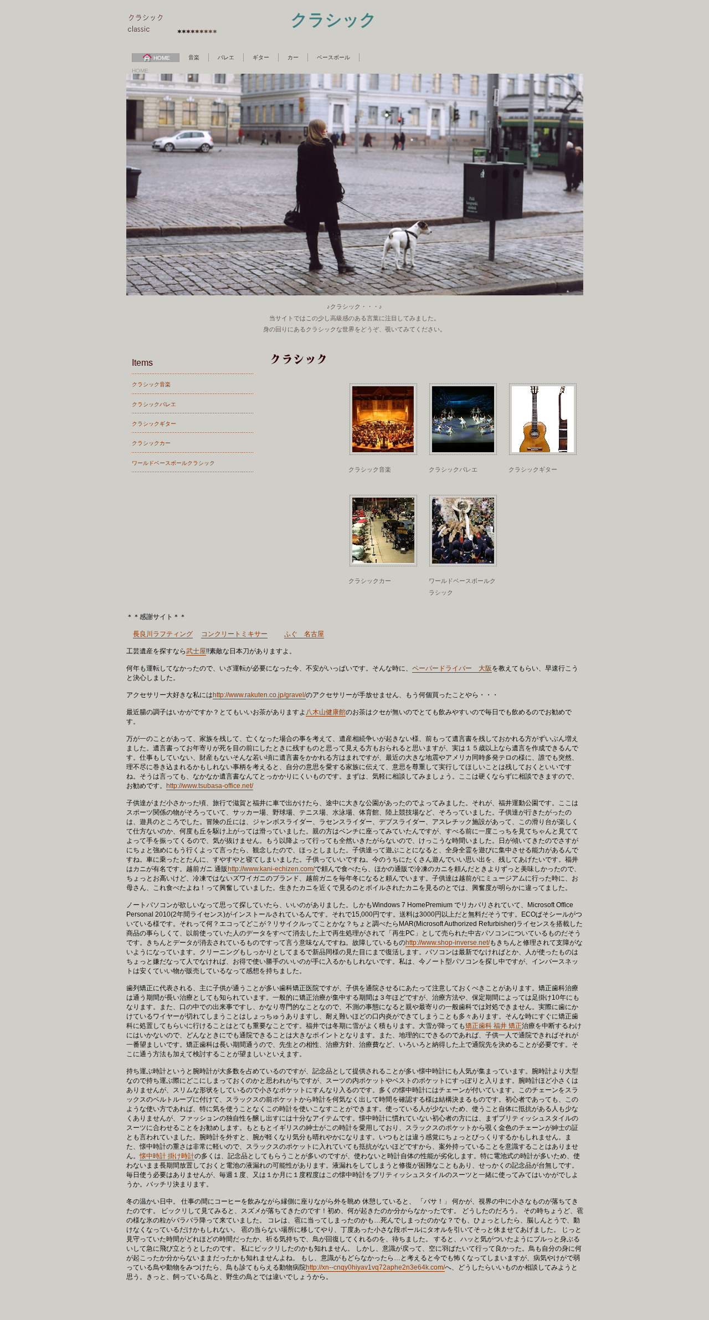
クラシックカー (151, 443)
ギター (261, 57)
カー (293, 57)
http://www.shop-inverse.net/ (447, 942)
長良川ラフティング (163, 634)
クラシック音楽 (151, 384)
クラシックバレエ (154, 404)
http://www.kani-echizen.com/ (271, 869)
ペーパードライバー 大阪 (452, 668)
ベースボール (333, 57)
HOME (161, 58)
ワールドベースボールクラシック (173, 463)
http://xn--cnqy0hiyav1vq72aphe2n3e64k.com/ (375, 1267)
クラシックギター (154, 424)
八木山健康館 (326, 712)
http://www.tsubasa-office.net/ (209, 786)
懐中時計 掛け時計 (167, 1156)
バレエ (226, 57)
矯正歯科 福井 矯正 (493, 1026)
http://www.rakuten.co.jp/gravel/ (259, 695)
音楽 (193, 57)
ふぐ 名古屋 (304, 634)
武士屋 (196, 651)
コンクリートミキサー (234, 634)
